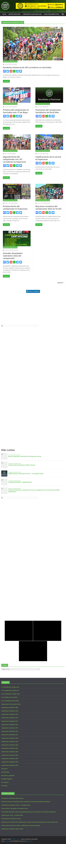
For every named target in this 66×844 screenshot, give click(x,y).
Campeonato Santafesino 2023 (9, 755)
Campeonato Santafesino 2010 (9, 711)
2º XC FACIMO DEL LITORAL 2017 (10, 690)
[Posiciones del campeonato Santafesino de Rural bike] (49, 95)
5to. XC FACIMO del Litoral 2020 (10, 701)
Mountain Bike (5, 772)
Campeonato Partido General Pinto (11, 704)
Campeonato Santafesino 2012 (9, 717)
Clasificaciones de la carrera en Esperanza (48, 158)
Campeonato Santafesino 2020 (9, 745)
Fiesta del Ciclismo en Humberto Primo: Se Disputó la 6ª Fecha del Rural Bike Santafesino (25, 801)
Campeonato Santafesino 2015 (9, 728)
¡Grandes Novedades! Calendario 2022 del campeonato (13, 256)
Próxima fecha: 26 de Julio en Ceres (11, 818)
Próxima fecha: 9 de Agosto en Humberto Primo (14, 808)
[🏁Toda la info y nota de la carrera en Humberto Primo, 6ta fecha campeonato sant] (49, 310)
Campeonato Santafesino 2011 (9, 714)
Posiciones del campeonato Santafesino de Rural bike (48, 111)
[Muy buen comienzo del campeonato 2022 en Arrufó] (49, 191)
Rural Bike (9, 623)
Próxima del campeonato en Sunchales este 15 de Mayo (16, 111)
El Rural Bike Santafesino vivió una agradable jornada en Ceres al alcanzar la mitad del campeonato (28, 812)
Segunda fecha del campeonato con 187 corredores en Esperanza (14, 159)
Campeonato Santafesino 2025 (9, 762)
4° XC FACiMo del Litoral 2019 (9, 697)
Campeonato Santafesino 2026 (32, 14)
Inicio (4, 14)
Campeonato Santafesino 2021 (9, 748)
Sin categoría (4, 782)
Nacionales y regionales (7, 775)
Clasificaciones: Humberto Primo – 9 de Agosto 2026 (15, 805)
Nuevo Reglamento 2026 (51, 14)
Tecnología (4, 785)
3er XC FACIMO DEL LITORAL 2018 (10, 694)
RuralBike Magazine (6, 779)
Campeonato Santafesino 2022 (10, 61)
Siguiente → (61, 283)
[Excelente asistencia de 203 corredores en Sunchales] (33, 43)
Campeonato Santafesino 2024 (9, 758)
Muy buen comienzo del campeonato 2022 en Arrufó (48, 207)
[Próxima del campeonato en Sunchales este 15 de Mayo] (17, 95)
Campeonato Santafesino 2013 (9, 721)
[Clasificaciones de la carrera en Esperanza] (49, 142)
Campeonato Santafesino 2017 (9, 734)
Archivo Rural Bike (14, 14)
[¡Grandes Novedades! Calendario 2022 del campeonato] (17, 238)
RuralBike (15, 64)
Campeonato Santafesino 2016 (9, 731)
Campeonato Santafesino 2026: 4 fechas (12, 829)
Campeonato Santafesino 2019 (9, 741)
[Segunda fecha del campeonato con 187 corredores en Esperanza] (17, 142)
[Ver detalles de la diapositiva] (40, 6)
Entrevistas (4, 768)
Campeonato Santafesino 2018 (9, 738)
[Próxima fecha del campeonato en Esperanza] (17, 191)
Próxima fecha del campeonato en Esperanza (15, 207)
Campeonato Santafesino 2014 (9, 724)
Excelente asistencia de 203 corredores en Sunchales (27, 67)
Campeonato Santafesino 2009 (9, 707)
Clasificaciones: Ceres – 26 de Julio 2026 (12, 815)
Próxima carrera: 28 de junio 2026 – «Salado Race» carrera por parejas (20, 825)
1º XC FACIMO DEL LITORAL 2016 (10, 687)
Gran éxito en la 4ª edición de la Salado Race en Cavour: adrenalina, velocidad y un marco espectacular (29, 822)
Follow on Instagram (34, 291)
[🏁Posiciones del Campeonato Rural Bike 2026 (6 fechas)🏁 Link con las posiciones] (17, 310)
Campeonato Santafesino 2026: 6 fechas (12, 798)
